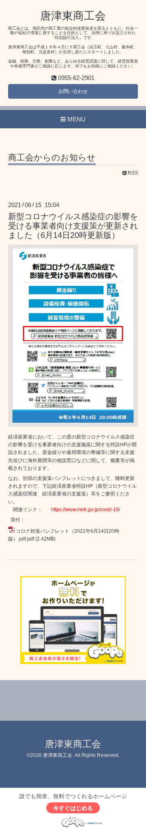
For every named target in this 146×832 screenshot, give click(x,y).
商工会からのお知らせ (52, 157)
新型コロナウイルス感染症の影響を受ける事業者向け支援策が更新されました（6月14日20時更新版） (73, 226)
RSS (132, 173)
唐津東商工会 (73, 16)
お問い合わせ (73, 91)
